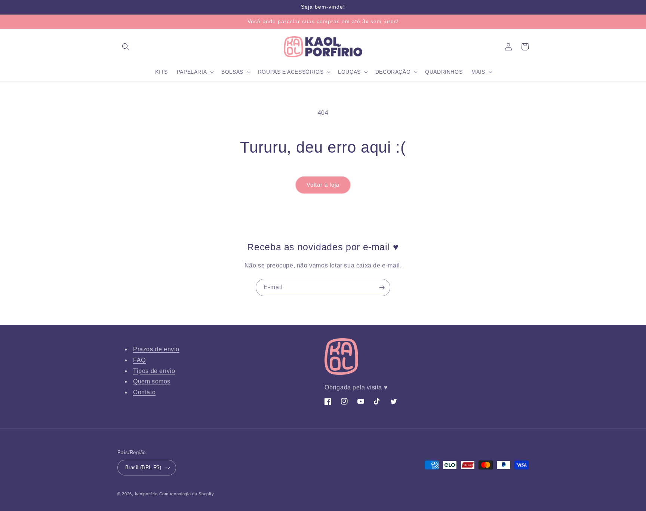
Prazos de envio (156, 349)
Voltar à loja (323, 184)
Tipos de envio (154, 371)
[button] (125, 47)
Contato (144, 392)
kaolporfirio (146, 494)
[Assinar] (381, 287)
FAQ (139, 360)
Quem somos (151, 381)
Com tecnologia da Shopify (186, 494)
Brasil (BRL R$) (143, 467)
